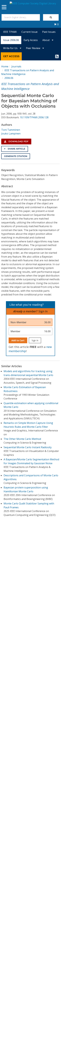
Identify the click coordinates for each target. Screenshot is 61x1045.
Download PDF (18, 141)
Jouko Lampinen (10, 133)
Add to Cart (17, 340)
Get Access (11, 56)
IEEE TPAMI (10, 32)
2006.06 (8, 78)
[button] (56, 24)
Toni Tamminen (10, 129)
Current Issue (29, 32)
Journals (16, 66)
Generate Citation (15, 156)
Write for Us (10, 48)
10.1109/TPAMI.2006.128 (34, 117)
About (46, 40)
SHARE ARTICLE (16, 148)
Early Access (31, 40)
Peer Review (33, 48)
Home (4, 66)
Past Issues (49, 32)
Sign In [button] (43, 311)
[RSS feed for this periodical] (57, 56)
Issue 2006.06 (11, 40)
